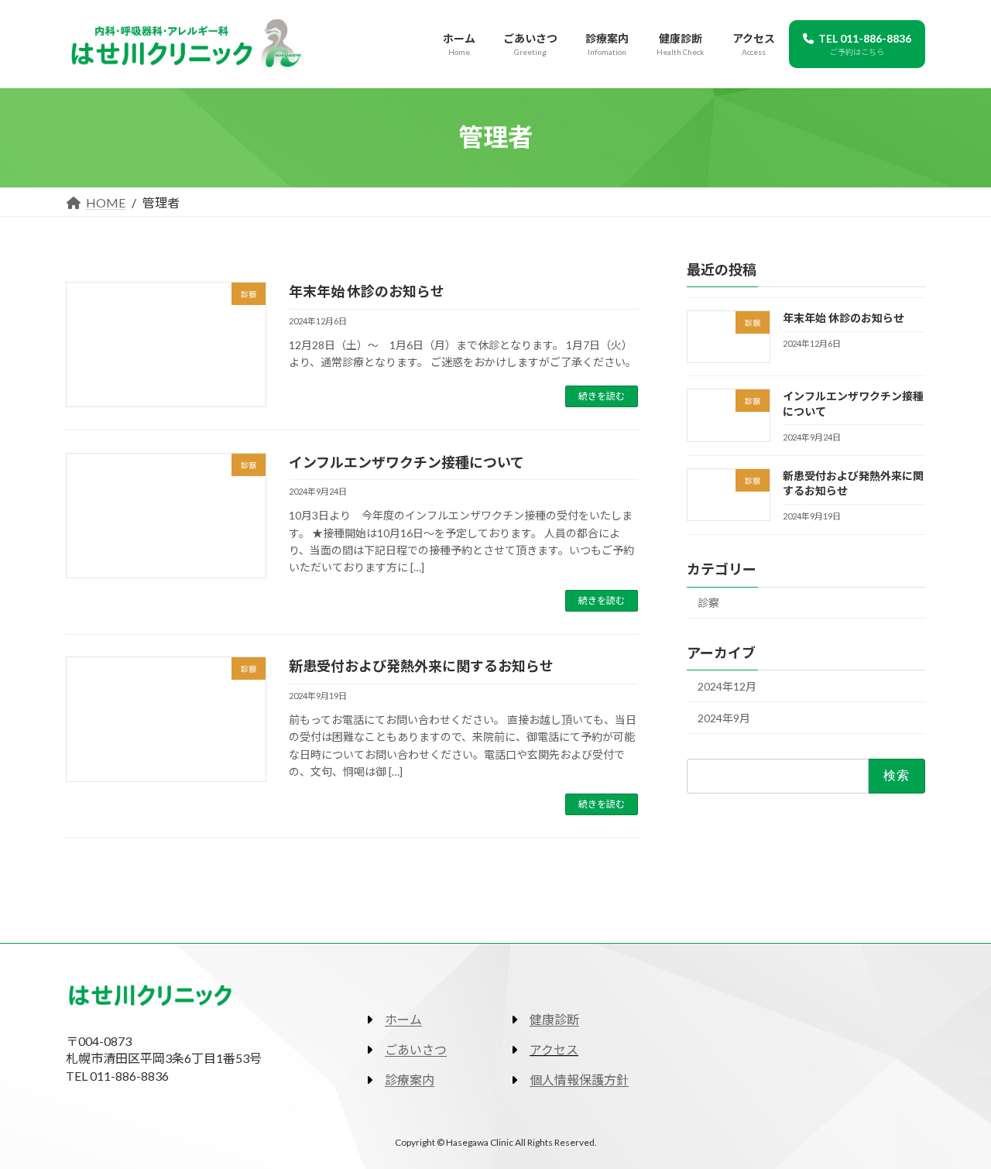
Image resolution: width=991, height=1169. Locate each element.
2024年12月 (727, 686)
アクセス (554, 1049)
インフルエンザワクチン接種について (406, 462)
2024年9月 (724, 717)
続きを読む (601, 396)
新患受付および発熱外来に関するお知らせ (421, 665)
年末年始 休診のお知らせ (366, 291)
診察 (708, 602)
